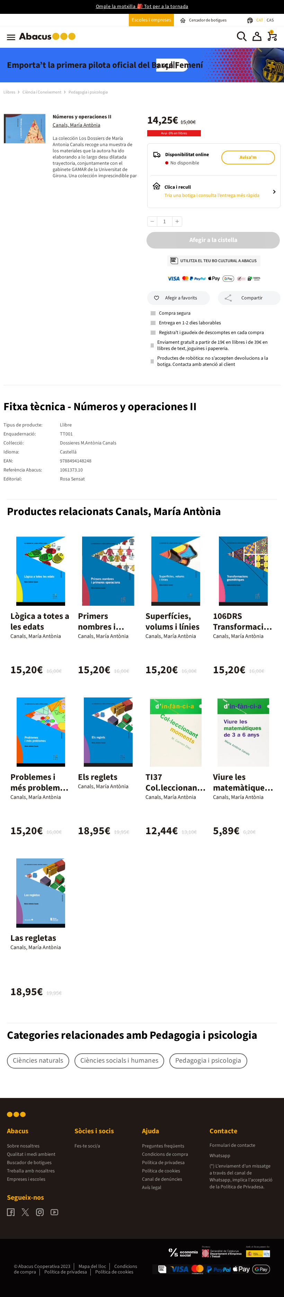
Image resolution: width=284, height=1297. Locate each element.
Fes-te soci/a (87, 1146)
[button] (257, 37)
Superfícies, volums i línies (172, 621)
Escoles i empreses (151, 20)
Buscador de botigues (29, 1162)
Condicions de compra (165, 1154)
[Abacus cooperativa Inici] (49, 41)
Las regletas (33, 938)
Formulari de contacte (232, 1145)
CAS (270, 20)
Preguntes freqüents (163, 1146)
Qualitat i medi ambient (31, 1154)
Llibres (9, 92)
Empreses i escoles (26, 1179)
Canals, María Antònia (76, 125)
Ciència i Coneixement (42, 92)
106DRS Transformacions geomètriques (243, 627)
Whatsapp (220, 1155)
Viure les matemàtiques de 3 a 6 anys (240, 788)
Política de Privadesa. (242, 1186)
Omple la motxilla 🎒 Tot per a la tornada (142, 6)
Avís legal (151, 1187)
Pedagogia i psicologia (88, 92)
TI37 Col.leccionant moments (173, 788)
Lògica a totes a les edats (39, 621)
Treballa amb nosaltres (31, 1171)
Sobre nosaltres (23, 1146)
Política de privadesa (163, 1162)
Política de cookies (161, 1171)
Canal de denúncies (162, 1179)
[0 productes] (272, 39)
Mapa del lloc (92, 1266)
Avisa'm (248, 157)
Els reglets (97, 777)
